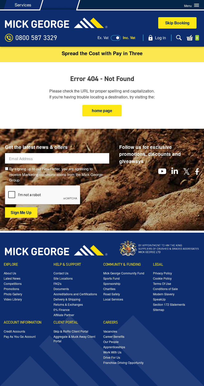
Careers (110, 322)
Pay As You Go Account (20, 336)
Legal (158, 264)
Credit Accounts (14, 331)
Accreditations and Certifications (75, 294)
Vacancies (110, 331)
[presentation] (43, 195)
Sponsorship (111, 283)
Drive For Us (111, 357)
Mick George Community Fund (123, 273)
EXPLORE (11, 264)
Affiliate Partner (63, 315)
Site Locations (63, 278)
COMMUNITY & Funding (122, 264)
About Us (10, 273)
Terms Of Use (162, 283)
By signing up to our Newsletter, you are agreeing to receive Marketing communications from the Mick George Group (56, 174)
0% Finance (61, 309)
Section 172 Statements (169, 304)
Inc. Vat (129, 37)
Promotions (11, 289)
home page (102, 110)
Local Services (113, 299)
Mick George (56, 23)
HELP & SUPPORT (67, 264)
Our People (111, 342)
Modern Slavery (163, 294)
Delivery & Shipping (66, 299)
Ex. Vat (103, 37)
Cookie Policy (162, 278)
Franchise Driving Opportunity (123, 362)
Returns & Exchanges (68, 304)
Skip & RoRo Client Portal (70, 331)
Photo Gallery (13, 294)
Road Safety (111, 294)
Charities (109, 289)
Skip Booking (177, 23)
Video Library (13, 299)
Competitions (13, 283)
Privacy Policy (162, 273)
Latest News (12, 278)
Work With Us (112, 352)
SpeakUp (159, 299)
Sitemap (158, 309)
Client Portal (65, 322)
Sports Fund (111, 278)
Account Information (23, 322)
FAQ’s (57, 283)
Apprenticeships (114, 347)
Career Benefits (113, 336)
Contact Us (60, 273)
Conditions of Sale (165, 289)
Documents (61, 289)
